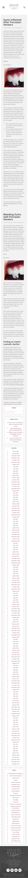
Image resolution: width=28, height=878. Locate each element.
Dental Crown (15, 789)
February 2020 (15, 578)
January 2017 (15, 626)
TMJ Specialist (15, 821)
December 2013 (16, 707)
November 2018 (16, 611)
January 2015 (15, 678)
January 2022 (15, 532)
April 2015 (15, 672)
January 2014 (15, 705)
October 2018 (15, 613)
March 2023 (16, 501)
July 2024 (15, 466)
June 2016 (15, 641)
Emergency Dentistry (15, 795)
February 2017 (15, 624)
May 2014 (15, 696)
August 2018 (15, 617)
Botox (15, 780)
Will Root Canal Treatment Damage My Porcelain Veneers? (16, 434)
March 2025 (16, 451)
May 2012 (15, 748)
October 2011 (15, 764)
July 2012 (15, 744)
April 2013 (15, 724)
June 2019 (15, 595)
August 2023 (15, 490)
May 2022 (15, 523)
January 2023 (15, 506)
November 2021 (16, 536)
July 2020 (15, 567)
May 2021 (15, 547)
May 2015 (15, 670)
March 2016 (16, 648)
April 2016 (15, 646)
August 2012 (15, 742)
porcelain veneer (13, 155)
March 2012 (16, 753)
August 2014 (15, 689)
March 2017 (16, 622)
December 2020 (16, 558)
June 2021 (15, 545)
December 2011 (16, 759)
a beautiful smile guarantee (16, 384)
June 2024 (15, 469)
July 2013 (15, 718)
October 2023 (15, 486)
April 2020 (15, 573)
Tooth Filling (15, 832)
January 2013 (15, 731)
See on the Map (14, 866)
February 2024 (15, 477)
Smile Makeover (16, 812)
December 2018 (16, 608)
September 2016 (15, 635)
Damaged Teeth (15, 784)
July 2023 (15, 493)
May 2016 (15, 643)
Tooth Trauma (16, 834)
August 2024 (15, 464)
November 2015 (16, 657)
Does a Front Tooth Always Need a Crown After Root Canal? (16, 424)
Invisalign (15, 800)
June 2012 (15, 746)
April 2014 (15, 698)
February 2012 (15, 755)
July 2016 (15, 639)
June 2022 (15, 521)
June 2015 (15, 667)
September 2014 (15, 687)
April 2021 (15, 549)
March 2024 (16, 475)
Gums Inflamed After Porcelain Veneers (12, 22)
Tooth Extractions (16, 830)
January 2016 (15, 652)
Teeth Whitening (15, 817)
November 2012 (16, 735)
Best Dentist (15, 778)
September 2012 (15, 740)
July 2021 (15, 543)
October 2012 (15, 737)
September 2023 (15, 488)
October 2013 (15, 711)
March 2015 (16, 674)
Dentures (15, 793)
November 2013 (16, 709)
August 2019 (15, 591)
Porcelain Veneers (16, 810)
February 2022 (15, 530)
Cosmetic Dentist (15, 782)
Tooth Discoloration (15, 828)
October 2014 (15, 685)
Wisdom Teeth (16, 838)
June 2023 (15, 495)
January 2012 (15, 757)
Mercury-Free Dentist (15, 804)
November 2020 (16, 560)
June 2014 (15, 694)
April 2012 (15, 751)
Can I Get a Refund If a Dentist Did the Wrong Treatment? (16, 439)
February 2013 (15, 729)
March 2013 (16, 726)
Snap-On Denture (15, 814)
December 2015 (16, 654)
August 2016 (15, 637)
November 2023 (16, 484)
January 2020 (15, 580)
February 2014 (15, 702)
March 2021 (16, 552)
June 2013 (15, 720)
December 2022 (16, 508)
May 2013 (15, 722)
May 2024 (15, 471)
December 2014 (16, 681)
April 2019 (15, 600)
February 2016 (15, 650)
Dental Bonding (16, 786)
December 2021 (16, 534)
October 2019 (15, 587)
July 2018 (15, 619)
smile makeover (10, 99)
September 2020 (15, 563)
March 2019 (16, 602)
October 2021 (15, 539)
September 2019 (15, 589)
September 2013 (15, 713)
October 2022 (15, 512)
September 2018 (15, 615)
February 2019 (15, 604)
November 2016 (16, 630)
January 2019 (15, 606)
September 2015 (15, 661)
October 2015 (15, 659)
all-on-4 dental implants (15, 776)
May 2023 (15, 497)
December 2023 (16, 482)
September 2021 (15, 541)
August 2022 (15, 517)
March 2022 (16, 528)
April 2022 (15, 525)
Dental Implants (16, 791)
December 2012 (16, 733)
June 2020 (15, 569)
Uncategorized (16, 836)
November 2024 (16, 458)
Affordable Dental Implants (16, 773)
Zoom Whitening (15, 841)
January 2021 (15, 556)
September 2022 (15, 514)
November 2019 (16, 584)
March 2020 (16, 576)
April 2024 (15, 473)
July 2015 (15, 665)
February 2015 (15, 676)
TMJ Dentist (16, 819)
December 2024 (16, 455)
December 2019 (16, 582)
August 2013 (15, 716)
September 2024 (15, 462)
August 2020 (15, 565)
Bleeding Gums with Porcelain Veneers (12, 217)
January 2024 (15, 480)
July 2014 (15, 692)
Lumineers (15, 802)
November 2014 (16, 683)
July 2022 (15, 519)
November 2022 (16, 510)
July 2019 (15, 593)
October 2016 (15, 633)
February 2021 (15, 554)
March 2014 (16, 700)
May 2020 (15, 571)
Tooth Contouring (16, 825)
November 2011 (16, 761)
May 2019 (15, 598)
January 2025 (15, 453)
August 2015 (15, 663)
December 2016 (16, 628)
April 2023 (15, 499)
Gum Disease (15, 797)
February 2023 (15, 504)
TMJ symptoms (16, 823)
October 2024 (15, 460)
